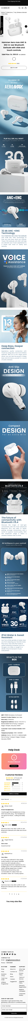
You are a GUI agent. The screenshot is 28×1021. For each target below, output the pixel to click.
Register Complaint (22, 990)
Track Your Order (4, 979)
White (14, 58)
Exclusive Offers (3, 974)
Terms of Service (21, 978)
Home (3, 12)
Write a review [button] (14, 794)
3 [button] (14, 894)
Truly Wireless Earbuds (20, 12)
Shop (2, 969)
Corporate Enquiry (22, 994)
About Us (12, 969)
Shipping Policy (21, 982)
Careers (12, 979)
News (11, 976)
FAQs (2, 971)
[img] (5, 804)
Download (14, 766)
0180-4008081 (18, 733)
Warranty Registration (22, 986)
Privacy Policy (21, 974)
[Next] (26, 26)
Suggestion (13, 981)
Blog (11, 974)
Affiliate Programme (4, 983)
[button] (13, 63)
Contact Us (13, 971)
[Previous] (2, 26)
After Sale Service (22, 970)
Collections (9, 12)
